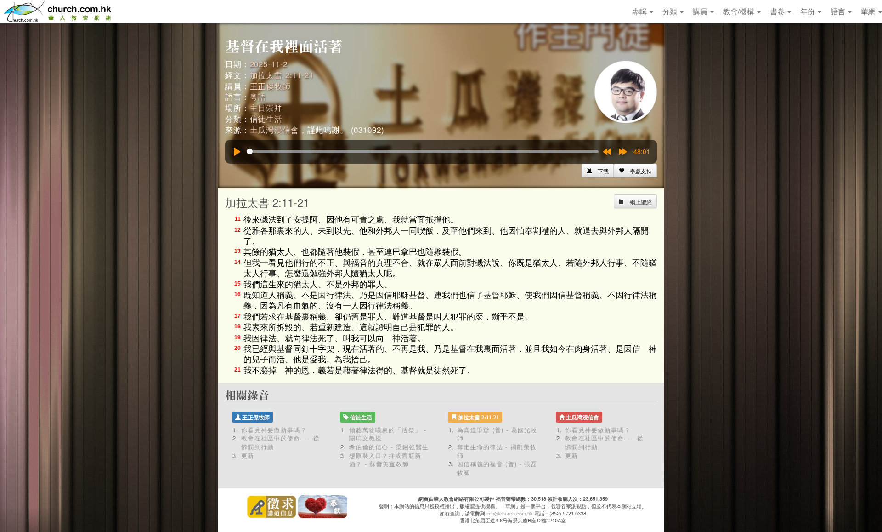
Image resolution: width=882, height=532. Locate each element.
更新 (247, 455)
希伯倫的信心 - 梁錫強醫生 (389, 446)
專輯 (640, 11)
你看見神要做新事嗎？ (274, 429)
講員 (701, 11)
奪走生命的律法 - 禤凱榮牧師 (497, 451)
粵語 (258, 96)
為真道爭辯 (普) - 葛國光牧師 (497, 434)
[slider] (423, 151)
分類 (670, 11)
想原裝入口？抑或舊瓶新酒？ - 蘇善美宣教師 (385, 460)
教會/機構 (739, 11)
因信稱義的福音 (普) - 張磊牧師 (497, 468)
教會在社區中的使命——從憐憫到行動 (280, 442)
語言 (839, 11)
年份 (808, 11)
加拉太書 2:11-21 (282, 74)
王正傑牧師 (270, 86)
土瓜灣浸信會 (274, 129)
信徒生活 (266, 118)
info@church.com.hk (509, 513)
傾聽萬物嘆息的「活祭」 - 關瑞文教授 (387, 434)
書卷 (778, 11)
